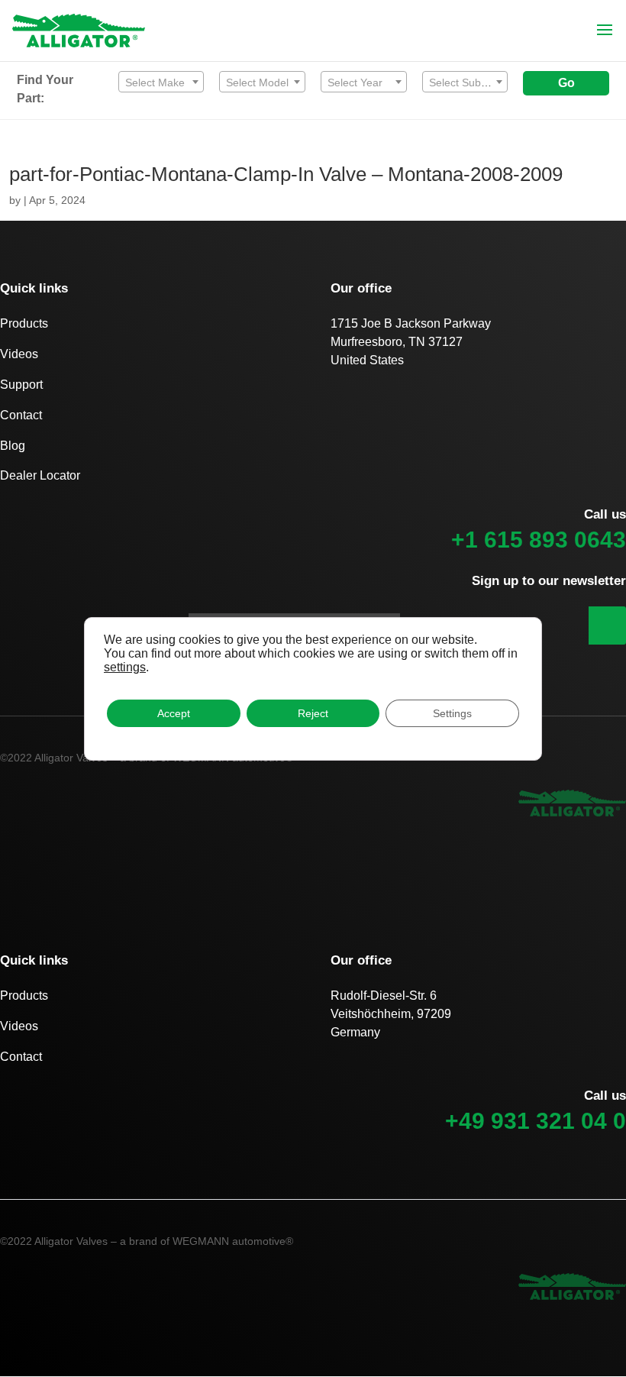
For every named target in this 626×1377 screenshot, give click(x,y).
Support (21, 384)
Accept (173, 713)
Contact (21, 415)
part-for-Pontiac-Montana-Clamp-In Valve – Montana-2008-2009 (286, 174)
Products (24, 323)
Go (566, 82)
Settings (452, 713)
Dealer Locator (40, 475)
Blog (12, 445)
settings (125, 667)
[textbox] (161, 82)
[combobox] (161, 81)
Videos (19, 353)
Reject (313, 713)
